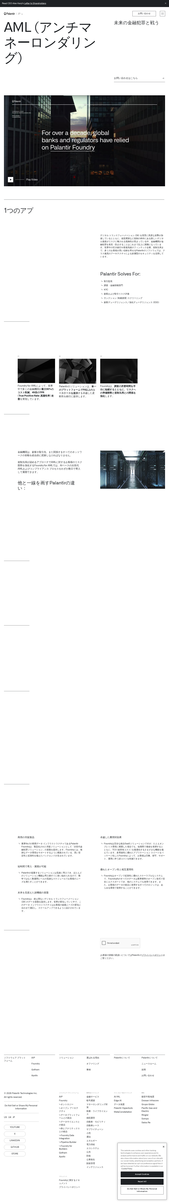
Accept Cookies (142, 1174)
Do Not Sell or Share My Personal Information (142, 1190)
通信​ (88, 1137)
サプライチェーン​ (94, 1129)
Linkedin (15, 1140)
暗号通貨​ (90, 1101)
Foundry (35, 1064)
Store (14, 1154)
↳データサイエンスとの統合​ (69, 1123)
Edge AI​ (118, 1101)
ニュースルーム (149, 1064)
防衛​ (88, 1156)
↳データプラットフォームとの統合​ (69, 1116)
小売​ (88, 1133)
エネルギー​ (91, 1141)
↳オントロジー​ (66, 1104)
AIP (33, 1058)
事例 (88, 1070)
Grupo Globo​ (148, 1104)
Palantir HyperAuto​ (123, 1108)
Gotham (35, 1070)
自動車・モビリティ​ (95, 1122)
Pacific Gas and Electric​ (149, 1109)
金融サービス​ (92, 1097)
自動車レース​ (92, 1125)
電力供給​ (90, 1144)
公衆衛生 (90, 1160)
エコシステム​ (92, 1148)
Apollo (34, 1075)
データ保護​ (119, 1104)
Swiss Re (146, 1123)
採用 (144, 1070)
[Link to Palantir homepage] (9, 13)
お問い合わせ (148, 1075)
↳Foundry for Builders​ (65, 1147)
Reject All (142, 1182)
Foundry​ (63, 1101)
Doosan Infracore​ (150, 1101)
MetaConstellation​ (123, 1112)
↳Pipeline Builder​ (67, 1142)
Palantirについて (150, 1058)
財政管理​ (90, 1163)
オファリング (92, 1064)
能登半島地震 (148, 1097)
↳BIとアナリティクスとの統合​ (69, 1130)
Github (15, 1147)
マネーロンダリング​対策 (97, 1106)
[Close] (165, 3)
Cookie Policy (126, 1169)
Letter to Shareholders (35, 3)
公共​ (88, 1152)
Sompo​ (145, 1119)
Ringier (145, 1115)
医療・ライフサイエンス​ (97, 1112)
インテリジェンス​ (94, 1167)
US (5, 1117)
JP (14, 1117)
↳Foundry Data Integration (66, 1137)
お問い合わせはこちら (139, 78)
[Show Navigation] (162, 13)
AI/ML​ (117, 1097)
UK (9, 1117)
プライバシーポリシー (152, 955)
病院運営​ (90, 1118)
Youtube (15, 1127)
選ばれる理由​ (92, 1058)
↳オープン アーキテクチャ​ (68, 1109)
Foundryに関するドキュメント (69, 1181)
